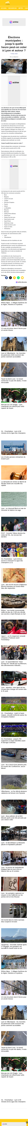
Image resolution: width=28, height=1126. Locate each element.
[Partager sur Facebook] (6, 278)
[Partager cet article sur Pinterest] (14, 278)
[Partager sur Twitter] (10, 278)
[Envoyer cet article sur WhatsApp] (18, 278)
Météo (21, 8)
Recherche (12, 8)
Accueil (4, 8)
